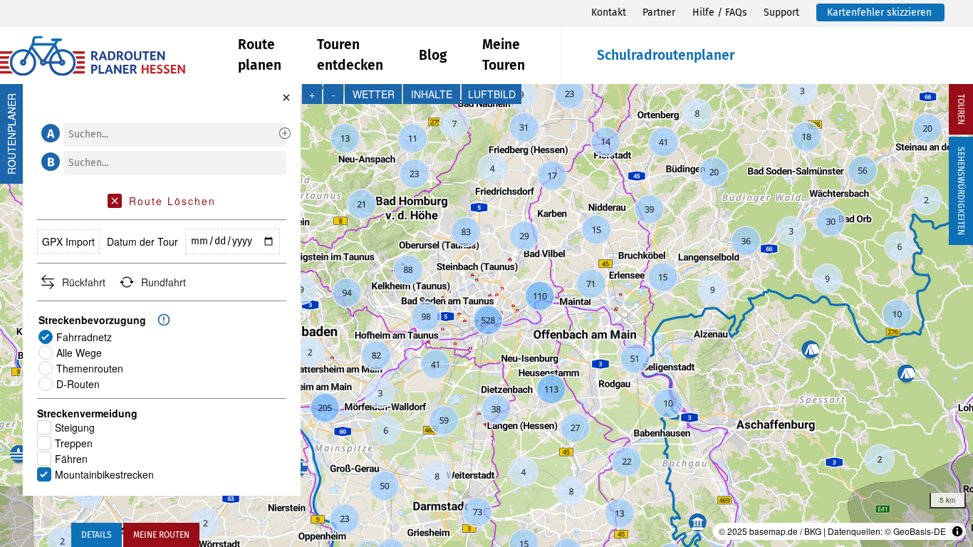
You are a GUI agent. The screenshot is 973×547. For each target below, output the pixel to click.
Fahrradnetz (84, 337)
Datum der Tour (142, 241)
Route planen (259, 54)
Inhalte (431, 94)
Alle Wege (79, 352)
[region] (486, 315)
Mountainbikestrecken (104, 474)
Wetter (374, 94)
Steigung (75, 427)
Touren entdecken (350, 54)
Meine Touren (503, 54)
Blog (433, 55)
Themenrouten (89, 368)
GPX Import (68, 241)
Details (96, 535)
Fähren (71, 459)
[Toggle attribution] (957, 531)
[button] (48, 133)
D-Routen (78, 384)
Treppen (74, 443)
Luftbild (492, 94)
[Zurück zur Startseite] (119, 56)
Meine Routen (161, 535)
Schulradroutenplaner (666, 55)
